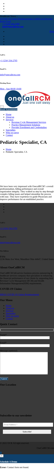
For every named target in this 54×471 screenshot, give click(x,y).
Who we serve (12, 132)
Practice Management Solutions (26, 125)
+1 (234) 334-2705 (8, 60)
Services (9, 119)
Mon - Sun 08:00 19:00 (10, 89)
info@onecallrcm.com (10, 74)
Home (8, 114)
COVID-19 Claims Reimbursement (16, 19)
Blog (52, 31)
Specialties (10, 130)
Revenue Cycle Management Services (29, 122)
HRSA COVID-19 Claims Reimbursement (19, 294)
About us (10, 117)
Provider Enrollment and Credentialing (29, 127)
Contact (9, 135)
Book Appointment (8, 109)
